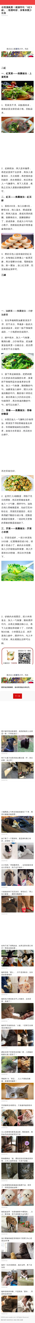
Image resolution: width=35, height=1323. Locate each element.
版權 (21, 1320)
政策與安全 (10, 1320)
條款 (15, 1320)
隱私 (18, 1320)
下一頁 (17, 696)
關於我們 (3, 1320)
